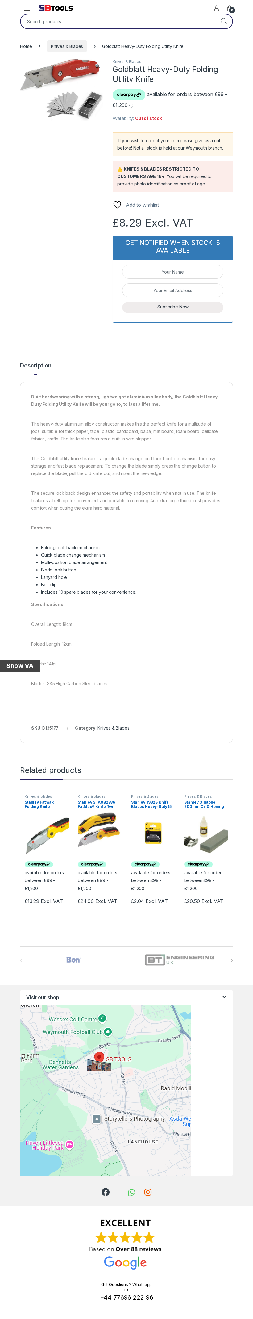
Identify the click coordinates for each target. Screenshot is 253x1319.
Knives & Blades (67, 46)
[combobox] (118, 21)
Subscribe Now (173, 306)
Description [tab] (35, 366)
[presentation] (231, 960)
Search (223, 21)
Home (26, 46)
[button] (97, 66)
